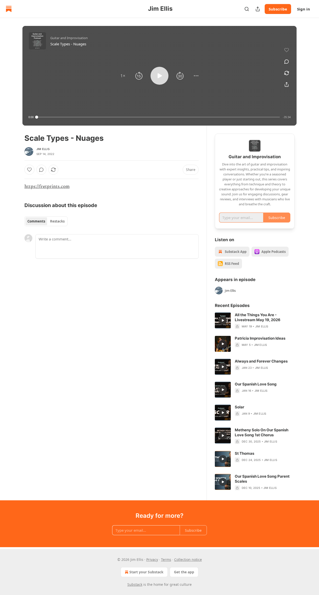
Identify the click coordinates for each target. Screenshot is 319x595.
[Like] (29, 170)
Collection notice (188, 559)
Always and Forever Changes (261, 361)
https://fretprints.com (47, 186)
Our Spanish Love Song (256, 384)
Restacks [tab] (57, 221)
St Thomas (244, 453)
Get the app (184, 572)
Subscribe (278, 8)
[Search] (247, 9)
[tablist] (46, 221)
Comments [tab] (36, 221)
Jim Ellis (43, 149)
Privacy (152, 559)
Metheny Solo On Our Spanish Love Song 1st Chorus (261, 432)
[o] (223, 320)
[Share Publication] (258, 9)
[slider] (158, 117)
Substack (134, 584)
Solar (239, 407)
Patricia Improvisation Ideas (260, 338)
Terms (166, 559)
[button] (122, 76)
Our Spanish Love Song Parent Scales (262, 479)
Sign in (303, 8)
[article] (255, 320)
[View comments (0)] (287, 61)
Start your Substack (146, 572)
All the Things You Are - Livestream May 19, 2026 (257, 317)
